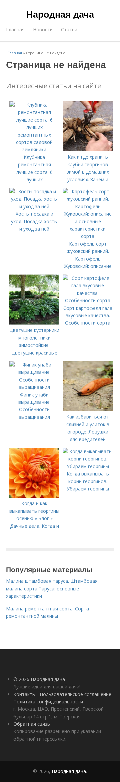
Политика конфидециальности (48, 701)
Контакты (24, 694)
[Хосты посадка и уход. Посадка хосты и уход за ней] (34, 206)
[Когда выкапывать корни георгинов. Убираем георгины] (88, 466)
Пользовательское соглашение (75, 694)
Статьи (69, 29)
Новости (43, 29)
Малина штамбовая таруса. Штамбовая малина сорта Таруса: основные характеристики (52, 588)
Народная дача (60, 14)
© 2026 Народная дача (39, 679)
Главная (15, 29)
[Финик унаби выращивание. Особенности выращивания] (34, 387)
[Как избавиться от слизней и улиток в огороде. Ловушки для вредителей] (88, 409)
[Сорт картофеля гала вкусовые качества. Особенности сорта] (88, 300)
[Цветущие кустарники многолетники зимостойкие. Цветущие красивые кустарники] (34, 323)
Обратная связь (31, 724)
